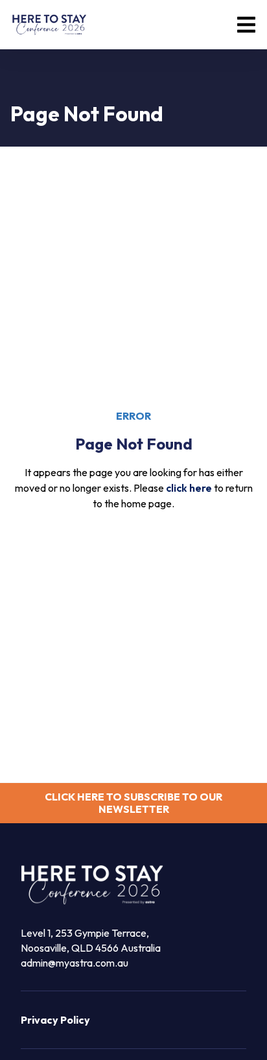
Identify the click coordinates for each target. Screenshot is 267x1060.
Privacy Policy (55, 1019)
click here (189, 487)
